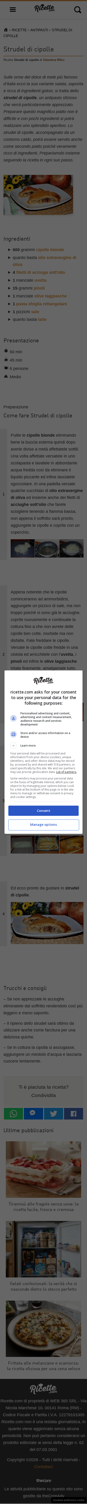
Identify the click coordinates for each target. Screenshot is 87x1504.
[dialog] (43, 752)
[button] (43, 745)
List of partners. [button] (66, 772)
